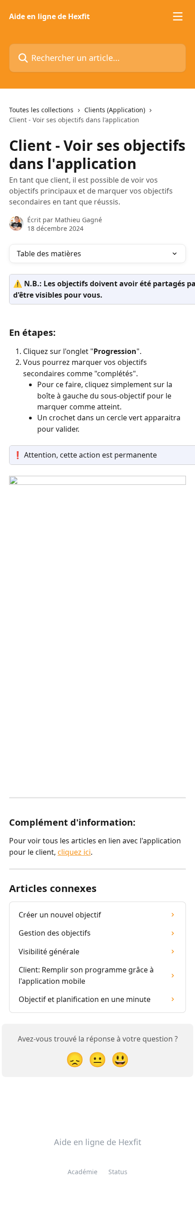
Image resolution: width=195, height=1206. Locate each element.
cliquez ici (74, 852)
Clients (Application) (114, 109)
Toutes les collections (41, 109)
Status (117, 1171)
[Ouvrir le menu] (178, 16)
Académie (83, 1171)
